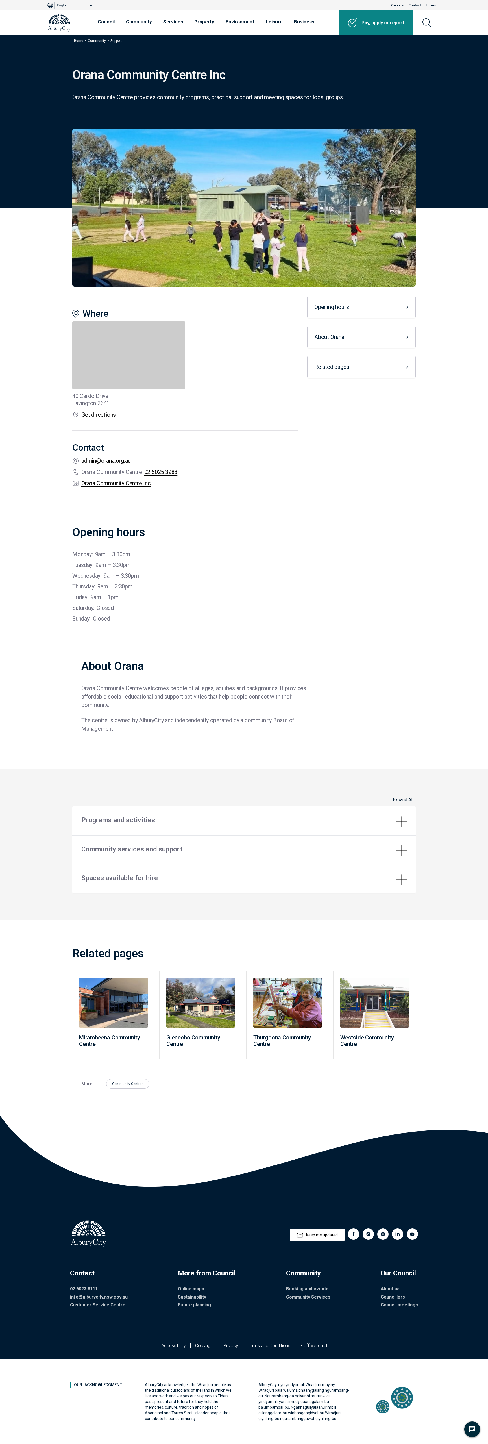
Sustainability (192, 1297)
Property (204, 22)
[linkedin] (397, 1234)
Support (116, 41)
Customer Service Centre (97, 1305)
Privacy (230, 1345)
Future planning (194, 1305)
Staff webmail (313, 1345)
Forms (430, 5)
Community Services (308, 1297)
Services (173, 22)
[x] (383, 1234)
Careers (397, 5)
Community (139, 22)
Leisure (274, 22)
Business (304, 22)
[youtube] (412, 1234)
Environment (240, 22)
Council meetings (399, 1305)
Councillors (393, 1297)
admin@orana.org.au (105, 460)
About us (390, 1288)
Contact (414, 5)
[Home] (59, 23)
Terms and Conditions (268, 1345)
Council (106, 22)
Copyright (204, 1345)
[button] (244, 820)
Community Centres (127, 1084)
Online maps (191, 1288)
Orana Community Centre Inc (116, 483)
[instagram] (368, 1234)
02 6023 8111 (84, 1288)
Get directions (98, 414)
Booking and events (307, 1288)
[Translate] (50, 5)
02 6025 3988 (161, 472)
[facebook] (353, 1234)
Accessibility (173, 1345)
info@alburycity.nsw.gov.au (99, 1297)
